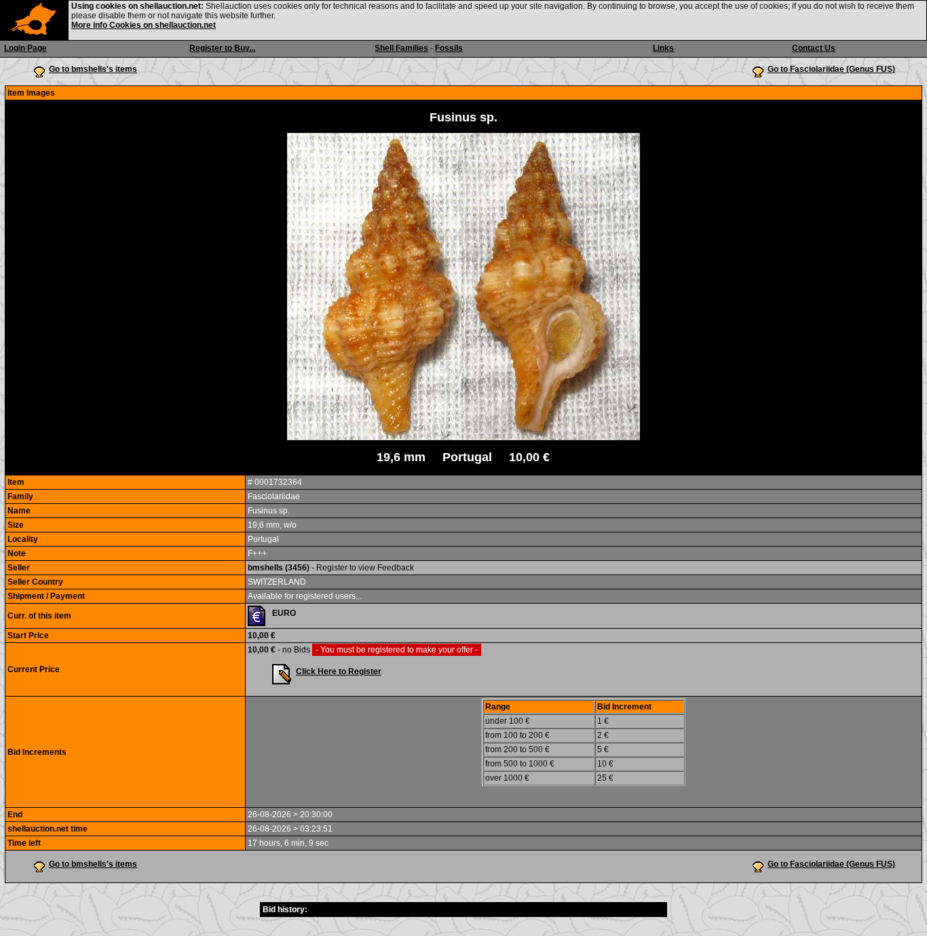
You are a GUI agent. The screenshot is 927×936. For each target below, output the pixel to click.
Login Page (25, 48)
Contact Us (813, 48)
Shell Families (401, 48)
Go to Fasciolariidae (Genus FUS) (831, 69)
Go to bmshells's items (93, 69)
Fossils (449, 48)
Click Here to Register (338, 671)
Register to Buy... (222, 48)
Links (663, 48)
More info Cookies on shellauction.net (143, 25)
